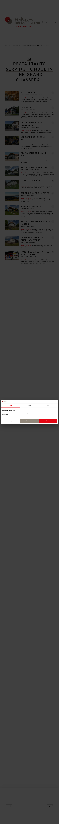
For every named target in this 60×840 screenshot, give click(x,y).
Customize (28, 420)
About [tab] (48, 405)
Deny (10, 420)
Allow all (48, 420)
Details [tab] (29, 405)
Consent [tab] (10, 405)
